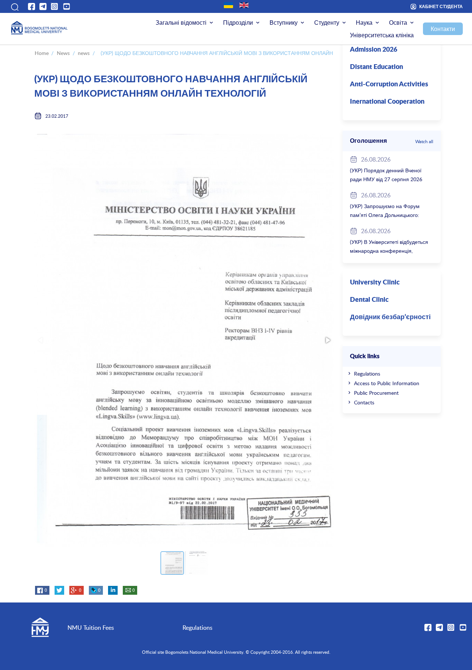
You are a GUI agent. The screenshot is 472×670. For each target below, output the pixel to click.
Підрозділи (238, 22)
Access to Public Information (386, 383)
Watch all (424, 141)
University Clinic (375, 282)
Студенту (326, 22)
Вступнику (284, 22)
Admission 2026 (373, 49)
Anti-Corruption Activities (389, 84)
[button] (14, 6)
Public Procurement (376, 392)
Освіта (398, 22)
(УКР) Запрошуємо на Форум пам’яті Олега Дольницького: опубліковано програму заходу (387, 215)
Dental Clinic (369, 300)
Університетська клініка (382, 35)
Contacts (364, 402)
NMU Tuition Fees (90, 628)
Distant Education (376, 67)
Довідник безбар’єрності (390, 317)
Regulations (367, 373)
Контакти (443, 29)
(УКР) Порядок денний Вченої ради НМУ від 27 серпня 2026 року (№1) (386, 179)
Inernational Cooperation (387, 102)
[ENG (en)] (244, 5)
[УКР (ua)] (228, 5)
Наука (364, 22)
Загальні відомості (181, 22)
